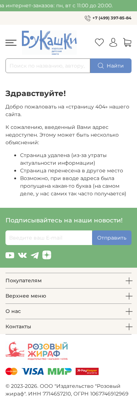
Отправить (111, 237)
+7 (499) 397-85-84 (112, 17)
